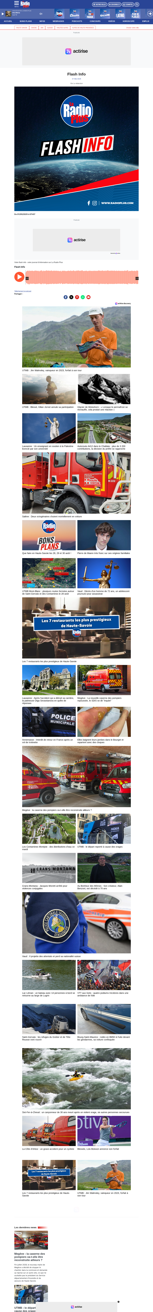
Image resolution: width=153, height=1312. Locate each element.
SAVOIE (34, 28)
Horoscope (129, 21)
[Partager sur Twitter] (70, 298)
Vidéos (111, 21)
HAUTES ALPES (62, 28)
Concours (95, 21)
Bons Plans (26, 21)
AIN (42, 28)
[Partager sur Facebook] (65, 298)
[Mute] (41, 13)
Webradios (58, 21)
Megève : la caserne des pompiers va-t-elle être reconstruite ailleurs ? (29, 1257)
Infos (42, 21)
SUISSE (50, 28)
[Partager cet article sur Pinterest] (76, 298)
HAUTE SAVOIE (21, 28)
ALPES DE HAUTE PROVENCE (83, 28)
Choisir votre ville (132, 28)
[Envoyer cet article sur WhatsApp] (82, 298)
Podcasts (77, 21)
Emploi (145, 21)
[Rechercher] (137, 4)
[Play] (3, 14)
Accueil (8, 21)
